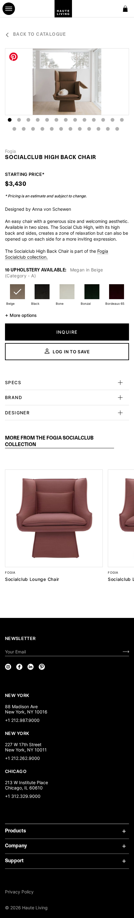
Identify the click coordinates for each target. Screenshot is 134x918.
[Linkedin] (30, 667)
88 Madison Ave (21, 706)
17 (42, 129)
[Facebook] (19, 667)
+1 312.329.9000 (23, 796)
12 (112, 120)
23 (98, 129)
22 (89, 129)
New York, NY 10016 (26, 711)
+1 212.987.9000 (22, 720)
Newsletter (20, 638)
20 (70, 129)
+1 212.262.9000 (22, 758)
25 (117, 129)
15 (24, 129)
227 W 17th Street (23, 744)
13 (122, 120)
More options (21, 315)
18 (52, 129)
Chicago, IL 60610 (24, 787)
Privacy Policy (19, 891)
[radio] (17, 295)
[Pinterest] (42, 667)
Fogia (10, 151)
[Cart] (125, 8)
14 (14, 129)
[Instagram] (8, 667)
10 (94, 120)
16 (33, 129)
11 (103, 120)
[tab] (59, 441)
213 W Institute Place (26, 782)
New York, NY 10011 (26, 749)
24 (108, 129)
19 (61, 129)
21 (80, 129)
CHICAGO (15, 771)
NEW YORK (17, 695)
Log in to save (71, 351)
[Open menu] (8, 8)
